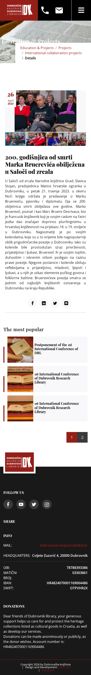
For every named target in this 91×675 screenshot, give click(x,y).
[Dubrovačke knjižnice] (19, 10)
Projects (65, 47)
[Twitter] (55, 303)
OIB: (6, 567)
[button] (82, 94)
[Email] (66, 303)
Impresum (48, 670)
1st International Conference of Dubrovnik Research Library (47, 379)
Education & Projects (37, 47)
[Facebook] (32, 303)
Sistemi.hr (64, 667)
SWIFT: (8, 588)
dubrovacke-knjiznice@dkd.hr (64, 545)
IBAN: (7, 583)
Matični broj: (10, 575)
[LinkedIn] (43, 303)
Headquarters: (13, 555)
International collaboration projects (53, 53)
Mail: (7, 545)
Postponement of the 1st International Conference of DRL (47, 349)
